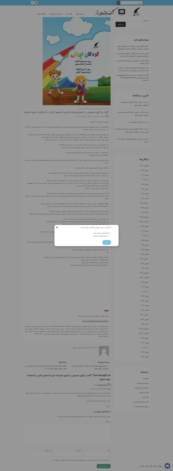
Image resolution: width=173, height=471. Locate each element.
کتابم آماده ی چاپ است (101, 233)
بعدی (106, 242)
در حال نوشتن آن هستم (101, 236)
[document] (86, 235)
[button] (57, 227)
